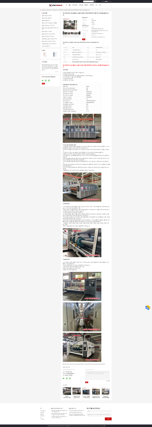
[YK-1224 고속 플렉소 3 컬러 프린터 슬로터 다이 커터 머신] (86, 391)
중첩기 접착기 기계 (46, 31)
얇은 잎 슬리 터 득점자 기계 (47, 41)
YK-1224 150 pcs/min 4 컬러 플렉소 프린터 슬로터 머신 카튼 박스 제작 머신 (59, 414)
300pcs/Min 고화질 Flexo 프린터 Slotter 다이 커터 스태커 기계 (76, 397)
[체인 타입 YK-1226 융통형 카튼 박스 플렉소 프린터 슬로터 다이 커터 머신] (96, 391)
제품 (69, 4)
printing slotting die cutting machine (83, 364)
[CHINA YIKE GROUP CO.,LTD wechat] (49, 80)
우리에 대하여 (74, 4)
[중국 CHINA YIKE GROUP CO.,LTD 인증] (45, 54)
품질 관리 (86, 4)
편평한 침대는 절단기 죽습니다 (48, 38)
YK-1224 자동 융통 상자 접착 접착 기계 (76, 410)
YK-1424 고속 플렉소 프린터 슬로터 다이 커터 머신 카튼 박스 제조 (59, 417)
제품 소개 (44, 9)
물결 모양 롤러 (45, 20)
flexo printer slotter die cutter (70, 364)
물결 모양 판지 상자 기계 (47, 25)
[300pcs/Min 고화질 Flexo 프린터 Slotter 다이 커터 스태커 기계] (76, 391)
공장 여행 (81, 4)
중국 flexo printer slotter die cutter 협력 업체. (62, 425)
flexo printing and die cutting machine (98, 364)
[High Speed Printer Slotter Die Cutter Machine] (69, 24)
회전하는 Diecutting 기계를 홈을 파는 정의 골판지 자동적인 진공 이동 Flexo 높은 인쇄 (67, 397)
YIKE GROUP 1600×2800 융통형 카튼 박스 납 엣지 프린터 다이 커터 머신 (105, 397)
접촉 (83, 39)
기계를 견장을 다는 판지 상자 (48, 43)
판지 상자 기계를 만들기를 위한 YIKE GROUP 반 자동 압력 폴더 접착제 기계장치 (77, 415)
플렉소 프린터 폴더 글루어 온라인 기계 (50, 27)
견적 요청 (103, 1)
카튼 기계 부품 (45, 46)
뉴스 (96, 4)
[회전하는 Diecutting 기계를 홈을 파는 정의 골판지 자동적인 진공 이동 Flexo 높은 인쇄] (67, 391)
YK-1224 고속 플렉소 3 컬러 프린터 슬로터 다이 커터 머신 (86, 397)
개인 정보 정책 (50, 425)
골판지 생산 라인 (45, 15)
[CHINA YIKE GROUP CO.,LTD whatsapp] (46, 80)
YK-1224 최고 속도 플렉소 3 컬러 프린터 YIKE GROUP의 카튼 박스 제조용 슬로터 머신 (71, 37)
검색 (95, 1)
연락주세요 (92, 4)
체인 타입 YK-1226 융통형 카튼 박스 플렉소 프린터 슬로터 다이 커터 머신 (96, 397)
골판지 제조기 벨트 (46, 18)
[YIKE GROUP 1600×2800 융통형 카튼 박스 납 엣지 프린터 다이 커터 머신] (105, 391)
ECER (104, 425)
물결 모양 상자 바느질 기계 (47, 34)
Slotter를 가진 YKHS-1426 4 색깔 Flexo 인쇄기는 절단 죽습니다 (59, 411)
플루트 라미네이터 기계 (47, 36)
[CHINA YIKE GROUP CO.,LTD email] (43, 80)
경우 (100, 4)
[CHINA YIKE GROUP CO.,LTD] (55, 5)
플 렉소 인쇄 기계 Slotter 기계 (52, 9)
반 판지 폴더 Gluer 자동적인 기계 (75, 412)
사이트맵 (42, 419)
